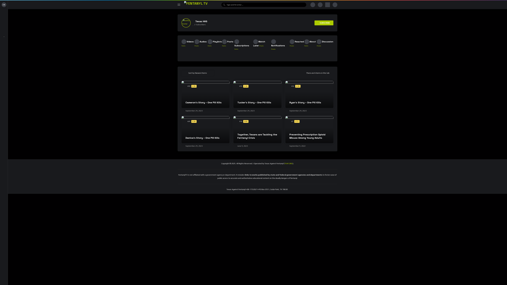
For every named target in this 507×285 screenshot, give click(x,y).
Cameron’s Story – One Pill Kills (204, 102)
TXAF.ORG (288, 163)
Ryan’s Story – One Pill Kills (305, 102)
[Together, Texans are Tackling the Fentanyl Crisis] (257, 129)
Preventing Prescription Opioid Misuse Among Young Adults (307, 136)
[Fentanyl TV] (200, 4)
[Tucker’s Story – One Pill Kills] (257, 94)
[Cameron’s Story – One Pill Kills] (205, 94)
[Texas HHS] (186, 22)
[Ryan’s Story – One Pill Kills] (309, 94)
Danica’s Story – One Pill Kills (202, 137)
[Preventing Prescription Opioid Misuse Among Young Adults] (309, 129)
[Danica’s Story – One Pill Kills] (205, 129)
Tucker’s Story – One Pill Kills (254, 102)
